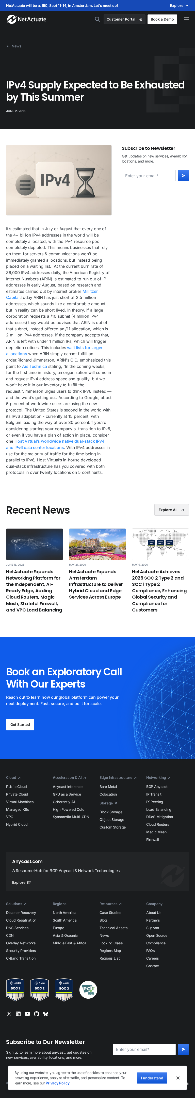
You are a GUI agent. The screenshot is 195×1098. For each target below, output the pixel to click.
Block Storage (111, 812)
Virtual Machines (20, 802)
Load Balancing (158, 809)
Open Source (156, 935)
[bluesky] (45, 1014)
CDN (10, 935)
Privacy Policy (57, 1083)
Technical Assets (114, 928)
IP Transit (153, 794)
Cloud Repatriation (21, 920)
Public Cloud (16, 786)
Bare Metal (108, 786)
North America (64, 912)
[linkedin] (18, 1014)
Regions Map (110, 950)
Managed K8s (17, 809)
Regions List (110, 958)
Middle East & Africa (69, 943)
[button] (184, 19)
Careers (152, 958)
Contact (152, 966)
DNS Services (17, 928)
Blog (103, 920)
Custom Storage (113, 827)
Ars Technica (34, 366)
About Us (153, 912)
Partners (153, 920)
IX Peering (154, 802)
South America (64, 920)
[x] (9, 1014)
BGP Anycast (157, 786)
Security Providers (21, 950)
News (104, 935)
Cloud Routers (157, 824)
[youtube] (27, 1014)
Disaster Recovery (21, 912)
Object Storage (112, 819)
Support (152, 928)
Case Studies (110, 912)
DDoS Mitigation (159, 817)
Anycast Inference (67, 786)
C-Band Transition (20, 958)
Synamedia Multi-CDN (71, 817)
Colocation (108, 794)
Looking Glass (111, 943)
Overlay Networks (21, 943)
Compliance (156, 943)
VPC (9, 817)
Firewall (152, 839)
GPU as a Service (67, 794)
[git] (36, 1014)
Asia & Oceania (65, 935)
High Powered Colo (68, 809)
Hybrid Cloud (17, 824)
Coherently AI (64, 802)
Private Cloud (17, 794)
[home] (24, 19)
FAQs (150, 950)
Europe (58, 928)
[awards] (97, 990)
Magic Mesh (156, 832)
